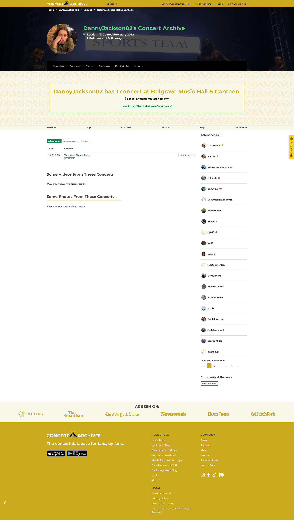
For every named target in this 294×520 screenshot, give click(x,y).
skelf (210, 243)
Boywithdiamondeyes (219, 199)
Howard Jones (215, 286)
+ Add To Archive (187, 155)
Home (50, 9)
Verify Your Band (162, 445)
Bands (90, 66)
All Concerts (54, 141)
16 (232, 365)
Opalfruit (212, 232)
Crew (204, 440)
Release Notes (209, 460)
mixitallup (213, 351)
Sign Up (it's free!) (237, 3)
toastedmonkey (216, 265)
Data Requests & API (164, 465)
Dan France (214, 145)
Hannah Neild (215, 297)
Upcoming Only (70, 141)
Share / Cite (291, 149)
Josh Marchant (215, 330)
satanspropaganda (218, 167)
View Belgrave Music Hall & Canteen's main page (146, 106)
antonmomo (214, 210)
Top (89, 127)
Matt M (211, 156)
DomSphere (214, 275)
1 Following (114, 38)
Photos (165, 127)
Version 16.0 (208, 465)
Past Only (85, 141)
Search (113, 3)
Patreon (205, 445)
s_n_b (210, 308)
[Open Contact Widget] (5, 502)
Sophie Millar (214, 341)
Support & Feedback (164, 455)
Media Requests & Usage (167, 460)
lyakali (211, 254)
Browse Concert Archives (175, 3)
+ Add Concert (203, 3)
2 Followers (95, 38)
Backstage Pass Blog (164, 470)
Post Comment (209, 383)
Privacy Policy (160, 498)
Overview (58, 66)
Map (202, 127)
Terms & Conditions (163, 493)
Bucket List (122, 66)
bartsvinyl (213, 189)
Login (220, 3)
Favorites (104, 66)
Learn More (158, 440)
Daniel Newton (215, 319)
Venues (87, 9)
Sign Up (156, 480)
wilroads (212, 178)
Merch (204, 450)
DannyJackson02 (68, 9)
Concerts (75, 66)
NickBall (212, 221)
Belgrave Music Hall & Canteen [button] (115, 9)
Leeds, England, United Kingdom (148, 98)
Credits (205, 455)
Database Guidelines (164, 450)
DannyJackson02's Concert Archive (134, 28)
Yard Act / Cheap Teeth (77, 155)
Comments (241, 127)
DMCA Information (163, 503)
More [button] (137, 66)
